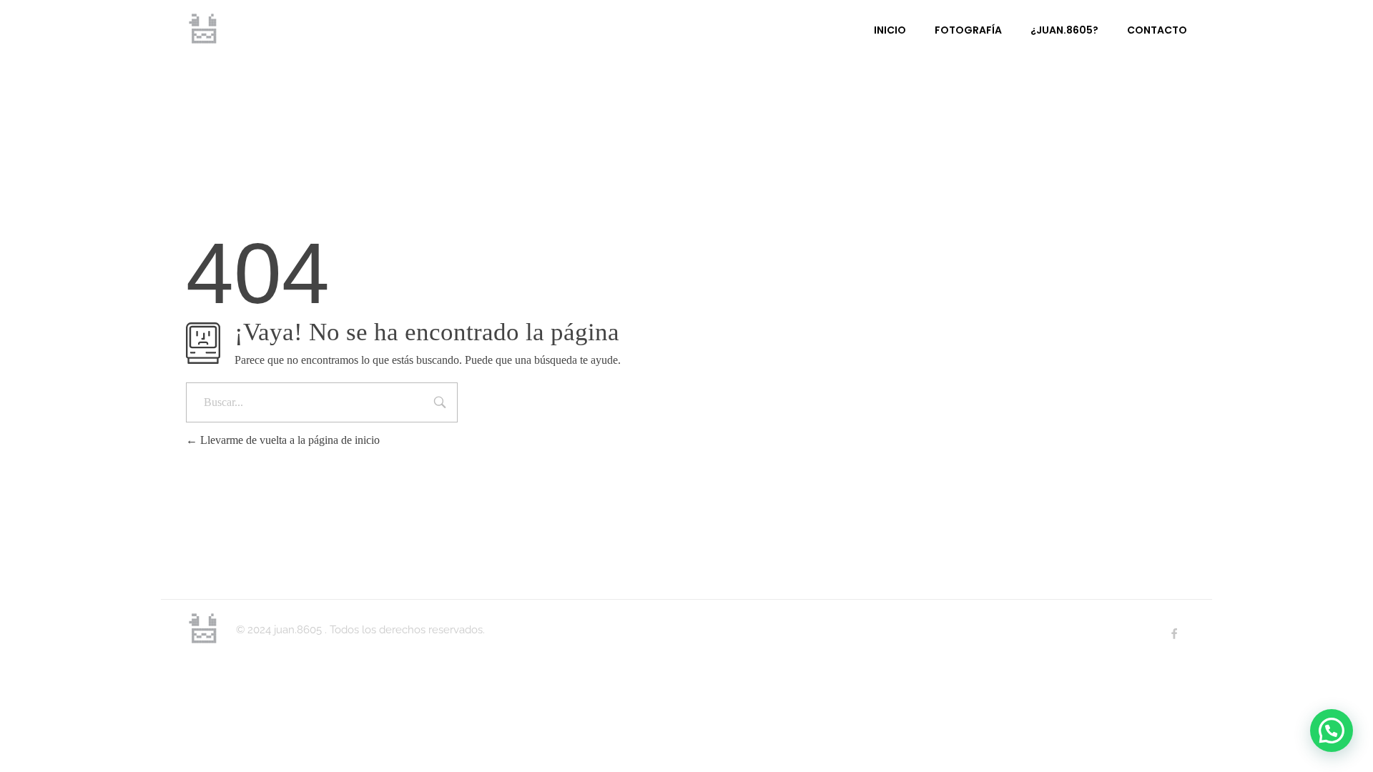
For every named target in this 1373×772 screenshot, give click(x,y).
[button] (1331, 730)
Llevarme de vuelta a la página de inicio (288, 440)
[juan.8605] (204, 28)
